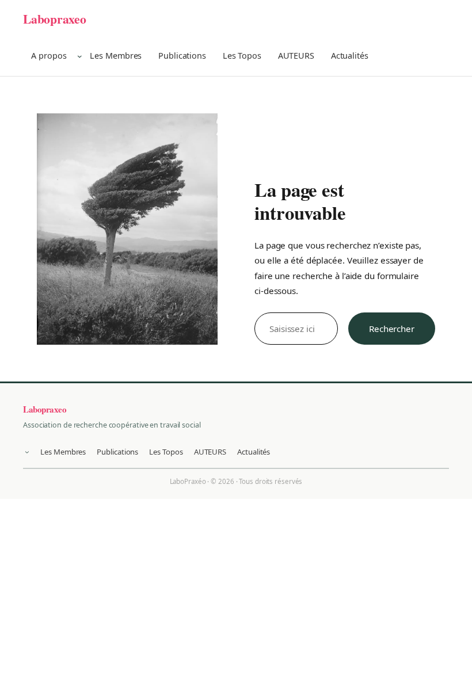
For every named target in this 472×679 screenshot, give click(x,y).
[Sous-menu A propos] (79, 56)
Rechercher (391, 328)
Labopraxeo (54, 19)
